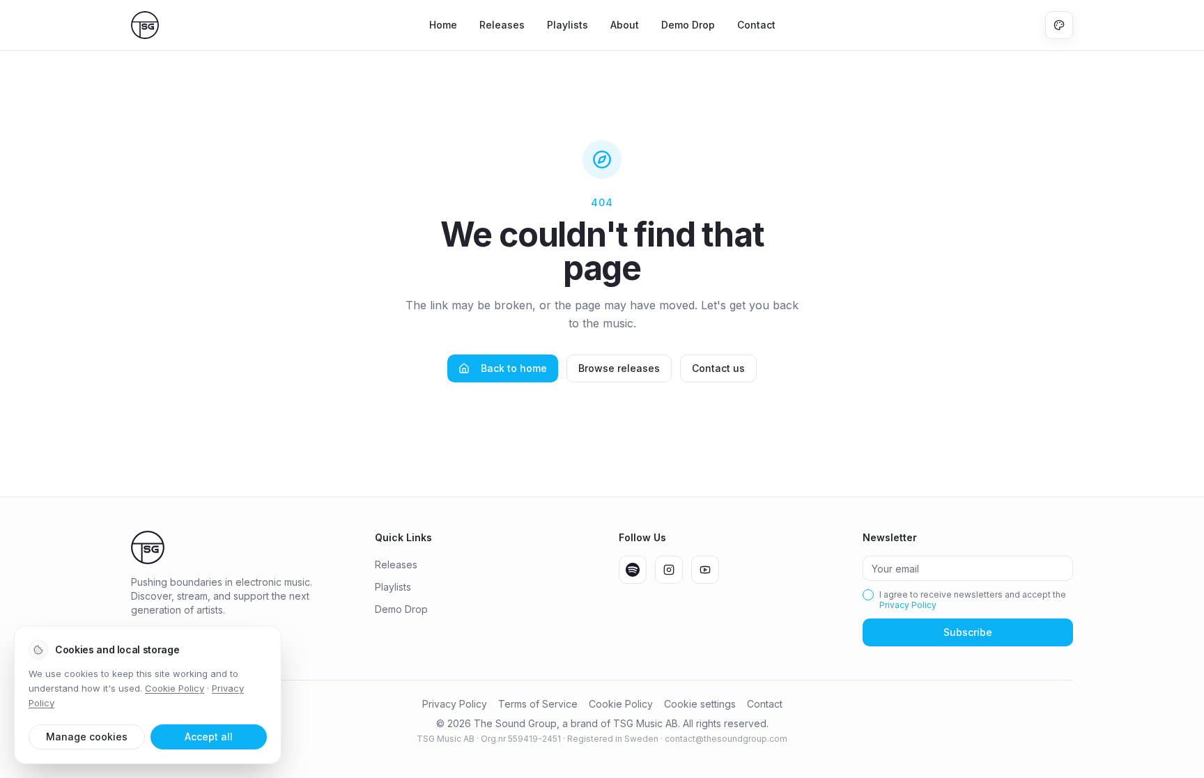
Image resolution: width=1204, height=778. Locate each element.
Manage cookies (87, 736)
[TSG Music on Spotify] (633, 570)
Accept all (209, 736)
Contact (756, 25)
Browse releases (619, 368)
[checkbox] (868, 594)
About (624, 25)
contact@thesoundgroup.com (726, 738)
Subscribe (967, 632)
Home (443, 25)
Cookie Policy (621, 704)
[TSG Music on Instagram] (669, 570)
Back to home (514, 368)
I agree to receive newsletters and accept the (972, 599)
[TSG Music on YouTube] (705, 570)
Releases (502, 25)
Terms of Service (538, 704)
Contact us (718, 368)
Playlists (567, 25)
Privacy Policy (907, 605)
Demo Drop (688, 25)
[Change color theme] (1059, 25)
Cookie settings (700, 704)
